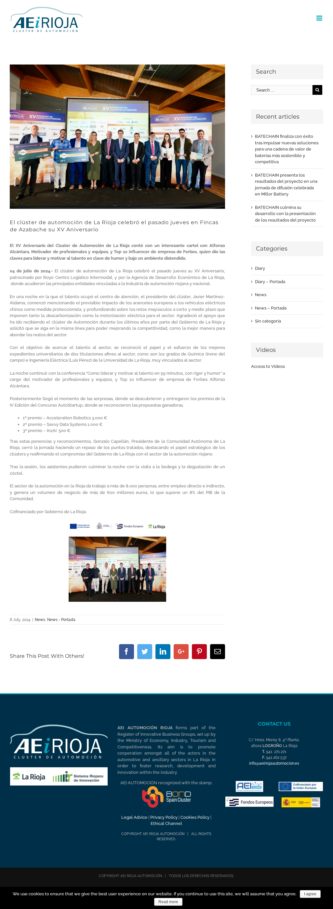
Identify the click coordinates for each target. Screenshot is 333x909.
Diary (260, 268)
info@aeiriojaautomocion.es (274, 763)
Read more (168, 902)
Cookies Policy (194, 817)
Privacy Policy (164, 817)
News (40, 619)
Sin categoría (268, 321)
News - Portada (61, 619)
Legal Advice (134, 817)
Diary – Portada (270, 281)
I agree (310, 894)
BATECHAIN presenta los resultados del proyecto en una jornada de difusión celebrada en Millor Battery (286, 185)
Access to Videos (268, 366)
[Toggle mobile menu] (319, 18)
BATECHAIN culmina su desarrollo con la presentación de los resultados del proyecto (285, 214)
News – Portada (270, 308)
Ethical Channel (166, 823)
